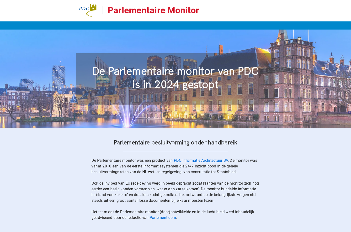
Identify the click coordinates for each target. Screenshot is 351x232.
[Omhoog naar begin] (328, 228)
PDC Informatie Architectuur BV (201, 160)
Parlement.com (163, 217)
